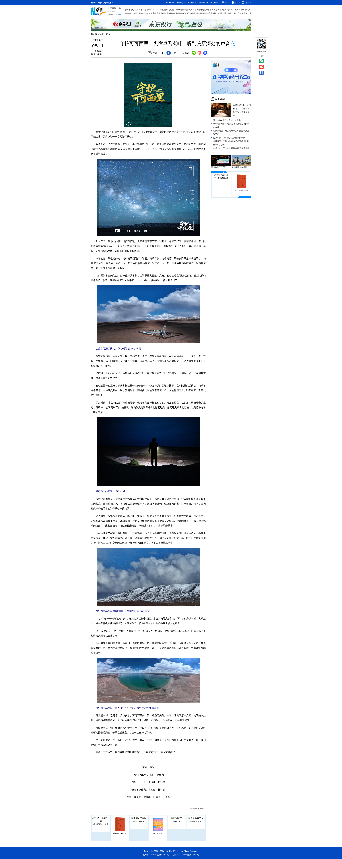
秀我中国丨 (218, 138)
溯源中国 (182, 13)
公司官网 (111, 11)
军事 (220, 10)
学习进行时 (129, 10)
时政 (141, 10)
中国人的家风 (138, 821)
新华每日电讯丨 (220, 124)
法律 (241, 10)
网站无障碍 (215, 2)
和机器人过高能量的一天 (234, 138)
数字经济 (154, 13)
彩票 (204, 13)
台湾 (166, 10)
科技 (190, 10)
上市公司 (239, 13)
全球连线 (180, 10)
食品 (135, 13)
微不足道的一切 (119, 833)
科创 (194, 10)
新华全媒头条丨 (240, 105)
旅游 (192, 13)
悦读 (216, 13)
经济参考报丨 (219, 131)
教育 (186, 10)
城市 (188, 13)
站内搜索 (248, 2)
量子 (199, 10)
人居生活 (141, 13)
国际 (149, 10)
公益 (220, 13)
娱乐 (208, 13)
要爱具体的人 (195, 821)
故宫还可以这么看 (100, 824)
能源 (196, 13)
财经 (153, 10)
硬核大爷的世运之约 (233, 120)
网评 (157, 10)
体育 (203, 10)
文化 (207, 10)
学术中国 (162, 13)
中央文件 (247, 10)
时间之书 (176, 821)
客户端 (227, 2)
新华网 (94, 34)
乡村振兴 (170, 13)
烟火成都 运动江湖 (239, 167)
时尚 (212, 13)
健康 (215, 10)
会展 (200, 13)
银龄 (176, 13)
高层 (136, 10)
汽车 (131, 13)
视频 (228, 10)
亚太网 (233, 13)
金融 (127, 13)
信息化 (148, 13)
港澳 (162, 10)
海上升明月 (157, 833)
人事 (145, 10)
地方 (102, 34)
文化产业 (247, 13)
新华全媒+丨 (218, 120)
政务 (237, 10)
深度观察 (220, 99)
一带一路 (226, 13)
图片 (232, 10)
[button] (128, 124)
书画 (211, 10)
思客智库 (172, 10)
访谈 (224, 10)
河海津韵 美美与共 (219, 167)
